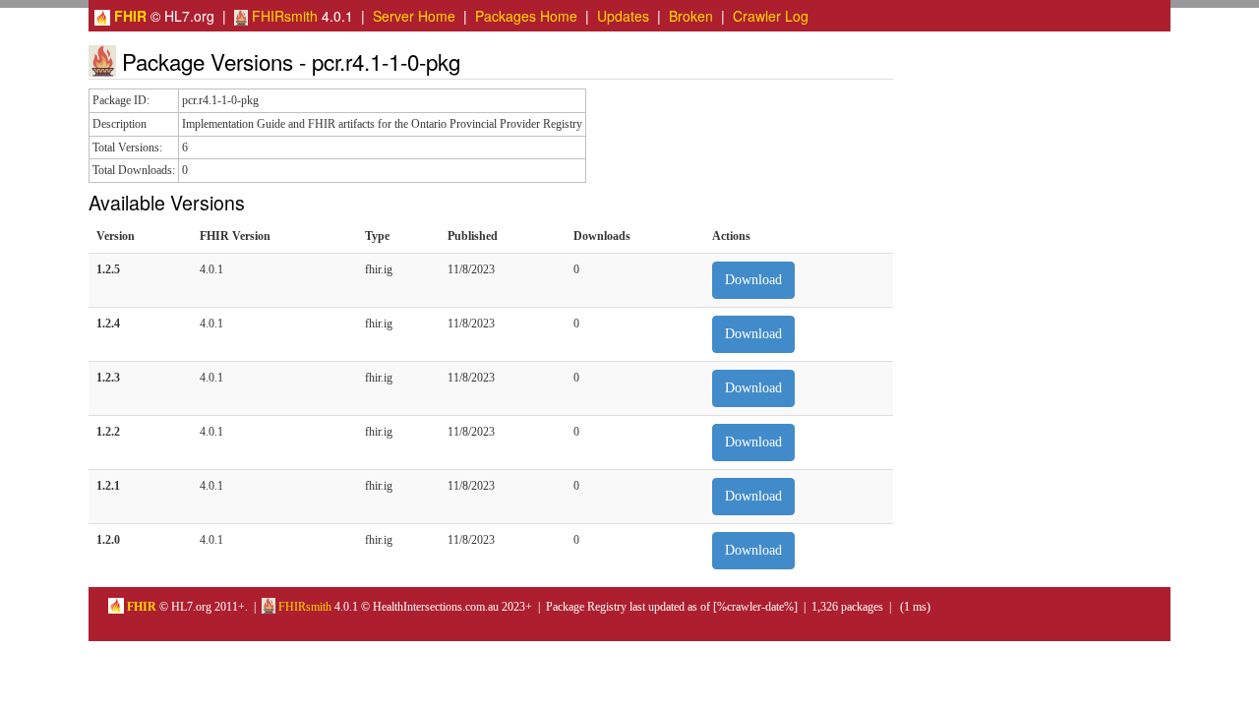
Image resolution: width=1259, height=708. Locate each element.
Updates (623, 16)
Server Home (414, 16)
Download (753, 279)
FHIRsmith (283, 16)
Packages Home (526, 16)
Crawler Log (771, 16)
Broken (691, 16)
